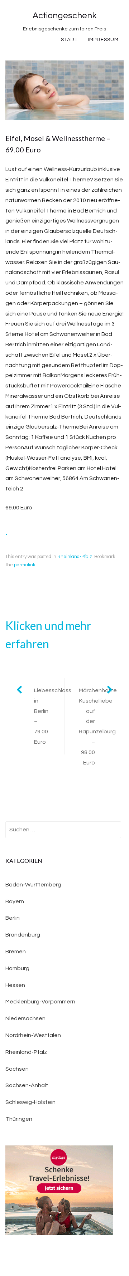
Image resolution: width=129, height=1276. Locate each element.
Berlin (12, 918)
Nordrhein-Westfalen (33, 1035)
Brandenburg (22, 935)
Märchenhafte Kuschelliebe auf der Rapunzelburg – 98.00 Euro (98, 727)
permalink (24, 564)
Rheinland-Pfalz (74, 556)
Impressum (103, 39)
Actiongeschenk (64, 15)
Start (69, 39)
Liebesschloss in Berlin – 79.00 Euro (49, 716)
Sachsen (17, 1069)
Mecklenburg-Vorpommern (40, 1001)
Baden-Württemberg (33, 885)
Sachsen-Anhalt (26, 1085)
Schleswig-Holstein (30, 1102)
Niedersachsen (25, 1018)
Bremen (15, 951)
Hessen (15, 985)
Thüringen (18, 1119)
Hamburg (17, 968)
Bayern (14, 901)
